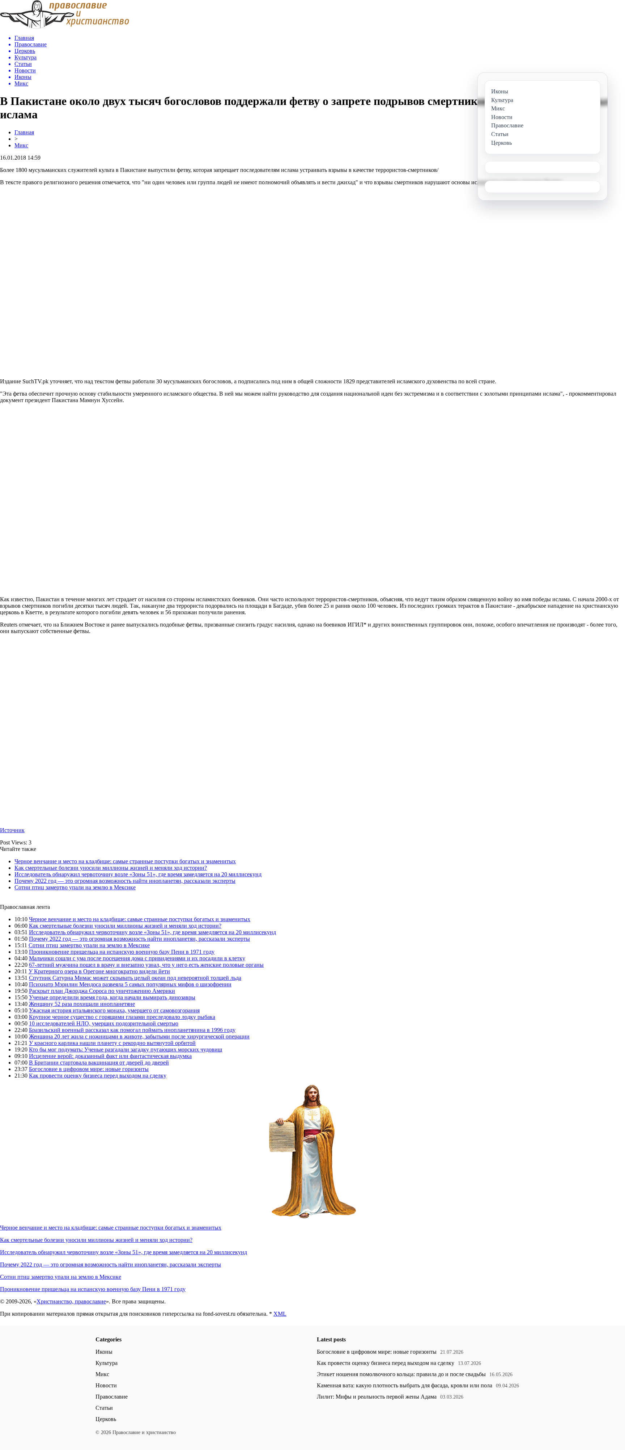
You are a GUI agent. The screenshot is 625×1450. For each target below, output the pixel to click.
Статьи (104, 1408)
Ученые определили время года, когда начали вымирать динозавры (112, 997)
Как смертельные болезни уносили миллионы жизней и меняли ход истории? (110, 868)
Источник (12, 830)
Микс (21, 145)
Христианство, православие (71, 1301)
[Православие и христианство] (64, 27)
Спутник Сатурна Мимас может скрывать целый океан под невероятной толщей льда (135, 978)
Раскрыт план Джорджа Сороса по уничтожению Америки (102, 991)
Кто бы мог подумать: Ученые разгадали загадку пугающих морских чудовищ (125, 1049)
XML (279, 1314)
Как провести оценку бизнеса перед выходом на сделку (97, 1075)
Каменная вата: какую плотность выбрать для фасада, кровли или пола (404, 1385)
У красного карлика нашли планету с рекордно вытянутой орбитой (112, 1043)
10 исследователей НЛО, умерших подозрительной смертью (103, 1023)
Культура (106, 1363)
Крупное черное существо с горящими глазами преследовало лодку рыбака (122, 1017)
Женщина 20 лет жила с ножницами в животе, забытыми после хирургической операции (139, 1036)
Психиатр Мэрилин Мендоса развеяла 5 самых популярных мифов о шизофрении (130, 984)
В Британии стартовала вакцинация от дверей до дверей (99, 1062)
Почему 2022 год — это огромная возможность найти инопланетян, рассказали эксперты (124, 881)
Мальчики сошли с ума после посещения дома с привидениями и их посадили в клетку (137, 958)
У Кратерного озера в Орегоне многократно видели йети (99, 971)
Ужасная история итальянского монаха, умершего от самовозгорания (114, 1010)
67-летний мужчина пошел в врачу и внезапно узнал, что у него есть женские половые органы (146, 965)
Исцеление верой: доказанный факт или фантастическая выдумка (110, 1056)
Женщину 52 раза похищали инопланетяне (82, 1004)
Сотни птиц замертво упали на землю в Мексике (75, 887)
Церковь (105, 1419)
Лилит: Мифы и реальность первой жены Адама (377, 1397)
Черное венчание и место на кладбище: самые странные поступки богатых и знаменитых (125, 861)
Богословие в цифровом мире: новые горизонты (89, 1069)
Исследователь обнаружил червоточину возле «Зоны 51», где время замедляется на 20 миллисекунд (138, 874)
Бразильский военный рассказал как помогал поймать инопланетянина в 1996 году (132, 1030)
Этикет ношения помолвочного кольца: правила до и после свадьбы (401, 1374)
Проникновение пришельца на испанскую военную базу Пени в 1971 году (121, 952)
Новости (106, 1385)
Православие (111, 1397)
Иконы (103, 1352)
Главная (24, 132)
